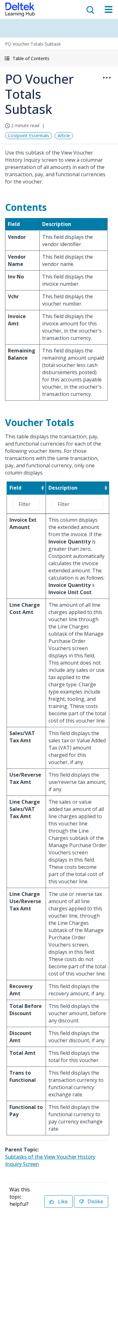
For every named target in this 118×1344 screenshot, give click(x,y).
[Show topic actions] (106, 77)
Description (62, 487)
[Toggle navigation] (108, 9)
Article (64, 135)
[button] (59, 58)
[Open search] (89, 9)
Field (15, 487)
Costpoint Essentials (28, 135)
